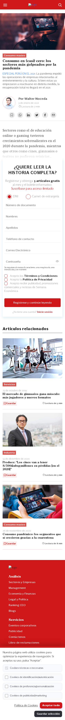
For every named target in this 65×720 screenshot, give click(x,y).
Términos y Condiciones (41, 276)
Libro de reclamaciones (24, 642)
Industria (9, 453)
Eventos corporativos (22, 625)
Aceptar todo (51, 705)
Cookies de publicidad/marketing (28, 695)
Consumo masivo (14, 55)
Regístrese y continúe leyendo (32, 302)
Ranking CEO (17, 605)
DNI (15, 196)
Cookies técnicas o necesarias (26, 668)
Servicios (9, 384)
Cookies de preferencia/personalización (32, 686)
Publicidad (15, 631)
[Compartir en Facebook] (45, 115)
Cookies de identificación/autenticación (32, 677)
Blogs (12, 610)
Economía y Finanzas (22, 593)
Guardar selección (48, 714)
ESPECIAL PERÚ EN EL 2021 (19, 73)
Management (17, 588)
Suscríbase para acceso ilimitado (32, 188)
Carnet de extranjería (45, 196)
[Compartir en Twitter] (37, 115)
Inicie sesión (44, 312)
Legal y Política (18, 599)
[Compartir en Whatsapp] (20, 115)
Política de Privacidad (37, 279)
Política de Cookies (26, 705)
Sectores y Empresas (22, 582)
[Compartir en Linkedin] (28, 115)
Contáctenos (17, 637)
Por (33, 98)
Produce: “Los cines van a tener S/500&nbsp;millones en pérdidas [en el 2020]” (31, 466)
